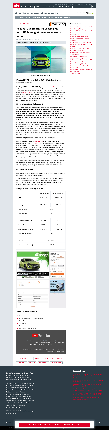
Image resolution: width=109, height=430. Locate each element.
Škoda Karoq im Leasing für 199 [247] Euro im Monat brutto (87, 381)
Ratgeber (67, 17)
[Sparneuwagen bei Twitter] (100, 423)
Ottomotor (21, 363)
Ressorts (24, 6)
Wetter (44, 6)
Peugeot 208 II (56, 363)
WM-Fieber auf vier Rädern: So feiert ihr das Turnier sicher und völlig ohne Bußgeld (81, 44)
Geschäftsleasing (27, 92)
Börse (37, 6)
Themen (8, 423)
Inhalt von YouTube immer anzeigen (41, 344)
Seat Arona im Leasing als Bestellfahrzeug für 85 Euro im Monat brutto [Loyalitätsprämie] (87, 394)
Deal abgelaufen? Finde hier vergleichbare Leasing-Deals (55, 425)
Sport (31, 6)
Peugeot (32, 363)
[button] (16, 5)
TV (49, 6)
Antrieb (50, 17)
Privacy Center (100, 428)
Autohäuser (58, 17)
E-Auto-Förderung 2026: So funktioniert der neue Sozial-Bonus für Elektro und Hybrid (81, 65)
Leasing (59, 359)
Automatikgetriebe (24, 359)
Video (54, 6)
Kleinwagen (56, 87)
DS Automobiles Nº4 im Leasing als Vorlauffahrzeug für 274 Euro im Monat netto (87, 389)
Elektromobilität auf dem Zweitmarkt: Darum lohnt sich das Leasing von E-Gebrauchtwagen (81, 33)
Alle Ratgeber (76, 73)
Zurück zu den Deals (24, 23)
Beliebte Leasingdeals (39, 17)
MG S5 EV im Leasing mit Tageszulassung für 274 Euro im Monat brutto (87, 385)
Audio (61, 6)
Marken (28, 17)
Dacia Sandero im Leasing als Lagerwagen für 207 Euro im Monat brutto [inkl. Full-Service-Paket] (87, 375)
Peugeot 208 (39, 141)
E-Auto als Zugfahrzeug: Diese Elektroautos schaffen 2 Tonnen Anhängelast (79, 38)
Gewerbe (38, 359)
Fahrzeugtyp (20, 17)
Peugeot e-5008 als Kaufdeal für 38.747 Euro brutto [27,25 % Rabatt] (87, 398)
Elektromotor (34, 143)
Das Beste (68, 6)
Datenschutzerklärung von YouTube (49, 342)
